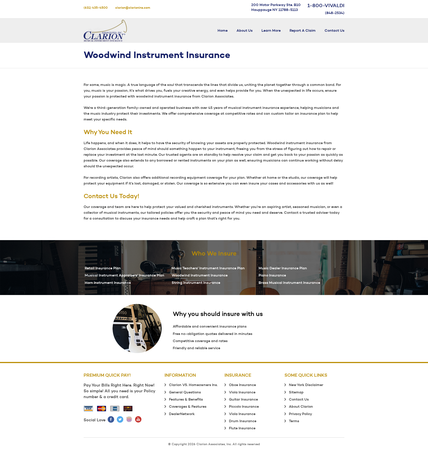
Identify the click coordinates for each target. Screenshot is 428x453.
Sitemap (296, 392)
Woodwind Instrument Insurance (200, 275)
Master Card (102, 408)
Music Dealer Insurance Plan (283, 268)
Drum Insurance (242, 421)
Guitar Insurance (243, 399)
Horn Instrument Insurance (108, 282)
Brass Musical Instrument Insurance (289, 282)
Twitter (120, 419)
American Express (115, 408)
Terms (294, 421)
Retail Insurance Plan (103, 268)
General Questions (185, 392)
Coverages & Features (187, 406)
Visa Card (88, 408)
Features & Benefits (186, 399)
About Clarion (301, 406)
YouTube (138, 419)
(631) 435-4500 (96, 8)
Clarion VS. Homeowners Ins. (193, 384)
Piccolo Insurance (244, 406)
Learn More (271, 30)
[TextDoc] (105, 29)
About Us (245, 30)
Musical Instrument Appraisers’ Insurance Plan (124, 275)
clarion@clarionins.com (132, 8)
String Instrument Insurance (196, 282)
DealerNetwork (182, 413)
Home (223, 30)
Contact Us (334, 30)
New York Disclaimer (306, 384)
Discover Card (128, 408)
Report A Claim (303, 30)
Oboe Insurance (242, 384)
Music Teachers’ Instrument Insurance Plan (208, 268)
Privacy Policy (300, 413)
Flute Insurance (242, 428)
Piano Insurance (272, 275)
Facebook (111, 419)
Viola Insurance (242, 392)
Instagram (129, 419)
